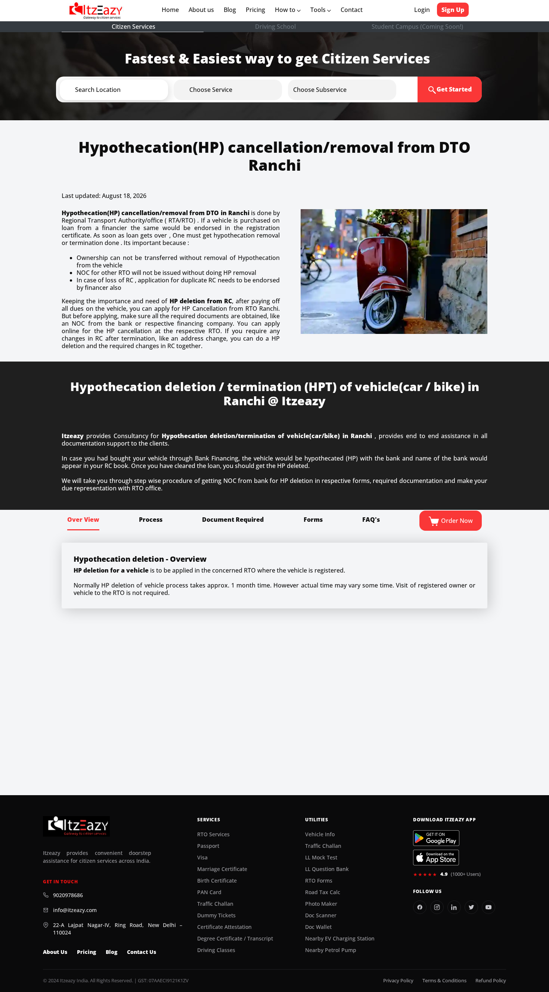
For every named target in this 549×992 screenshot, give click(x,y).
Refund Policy (490, 980)
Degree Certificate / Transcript (235, 938)
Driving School (275, 26)
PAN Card (209, 892)
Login (422, 10)
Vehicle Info (320, 834)
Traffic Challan (215, 903)
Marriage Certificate (222, 869)
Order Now (456, 521)
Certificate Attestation (224, 927)
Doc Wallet (318, 927)
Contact (352, 10)
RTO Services (213, 834)
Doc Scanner (320, 915)
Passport (208, 846)
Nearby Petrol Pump (330, 950)
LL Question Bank (327, 869)
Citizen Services (133, 26)
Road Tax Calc (322, 892)
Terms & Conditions (444, 980)
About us (203, 10)
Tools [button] (318, 10)
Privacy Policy (398, 980)
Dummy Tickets (216, 915)
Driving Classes (216, 950)
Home (172, 10)
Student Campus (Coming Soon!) (417, 26)
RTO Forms (318, 880)
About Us (55, 952)
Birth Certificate (217, 880)
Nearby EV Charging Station (340, 938)
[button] (126, 89)
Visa (202, 857)
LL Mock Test (321, 857)
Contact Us (141, 952)
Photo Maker (321, 903)
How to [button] (286, 10)
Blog (230, 10)
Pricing (255, 10)
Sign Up (452, 10)
